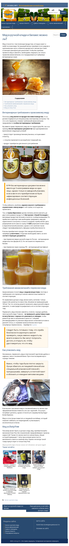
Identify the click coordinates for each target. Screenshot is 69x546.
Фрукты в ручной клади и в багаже (13, 507)
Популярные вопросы (12, 533)
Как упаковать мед (10, 106)
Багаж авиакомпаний (56, 23)
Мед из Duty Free (9, 108)
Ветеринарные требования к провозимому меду (19, 102)
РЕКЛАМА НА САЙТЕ (42, 528)
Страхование (5, 27)
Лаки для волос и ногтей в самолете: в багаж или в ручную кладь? (39, 508)
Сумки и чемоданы (39, 23)
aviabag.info (16, 541)
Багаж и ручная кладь (8, 23)
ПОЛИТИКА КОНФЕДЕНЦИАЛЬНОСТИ (48, 525)
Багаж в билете (24, 23)
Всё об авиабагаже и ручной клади (31, 5)
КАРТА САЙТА (40, 521)
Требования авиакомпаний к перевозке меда (18, 104)
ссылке (34, 325)
